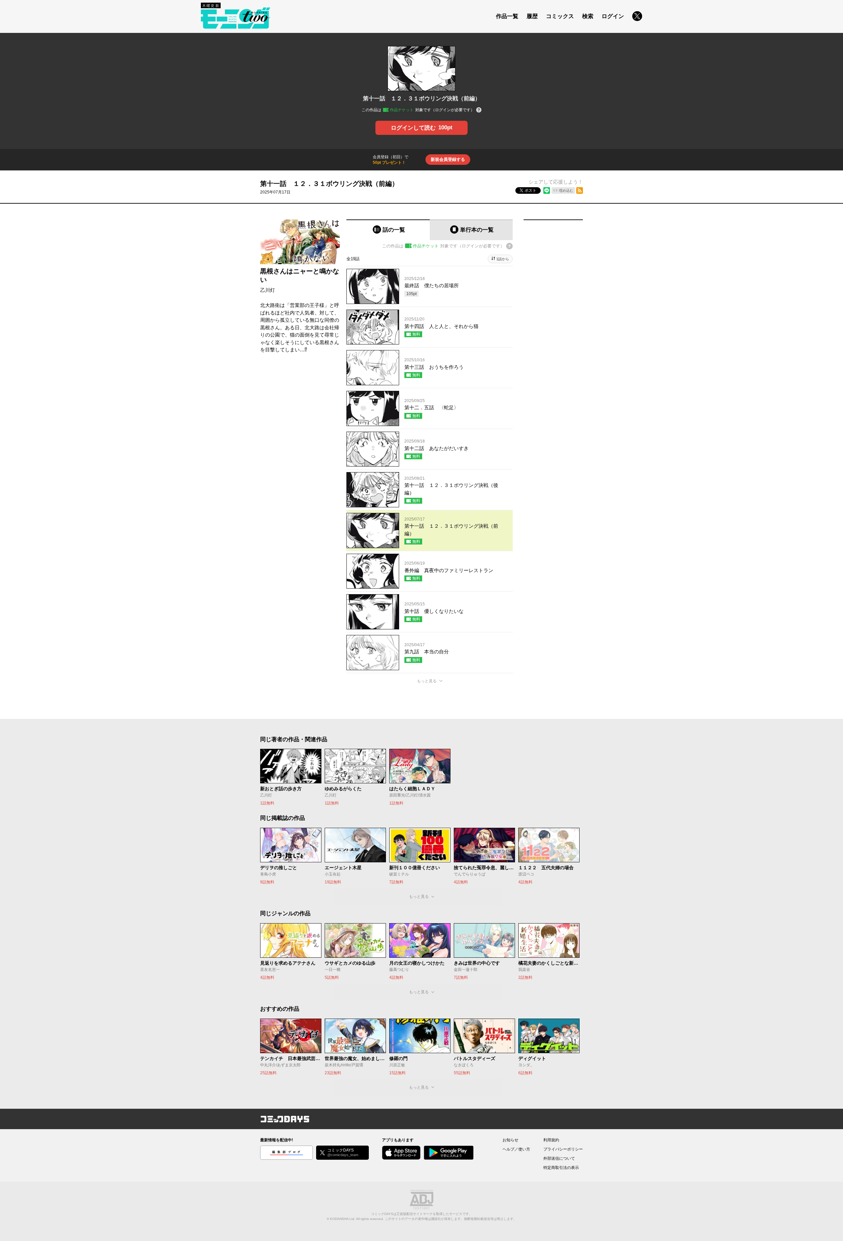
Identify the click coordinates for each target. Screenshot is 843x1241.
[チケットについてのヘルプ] (478, 110)
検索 (587, 16)
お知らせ (510, 1140)
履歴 (532, 16)
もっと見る (427, 681)
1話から (502, 259)
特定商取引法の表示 (561, 1167)
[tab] (388, 229)
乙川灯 (267, 290)
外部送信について (559, 1158)
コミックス (560, 16)
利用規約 (551, 1140)
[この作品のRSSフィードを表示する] (579, 190)
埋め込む (566, 190)
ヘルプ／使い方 (516, 1149)
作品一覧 (507, 16)
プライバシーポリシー (563, 1149)
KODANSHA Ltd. (342, 1219)
